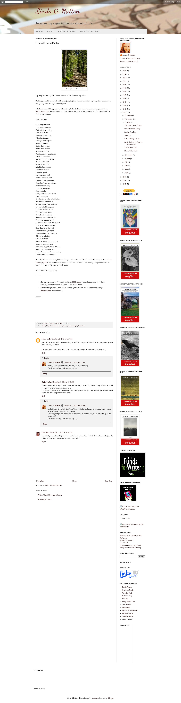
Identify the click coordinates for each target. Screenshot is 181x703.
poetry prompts (72, 326)
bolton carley (46, 339)
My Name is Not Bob (129, 610)
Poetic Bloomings (42, 111)
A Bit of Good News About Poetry (50, 495)
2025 (125, 71)
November (129, 119)
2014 (125, 105)
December (128, 115)
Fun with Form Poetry (132, 129)
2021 (125, 81)
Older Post (108, 481)
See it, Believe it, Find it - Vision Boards (133, 143)
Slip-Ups (127, 135)
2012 (125, 112)
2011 (125, 177)
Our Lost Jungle (127, 590)
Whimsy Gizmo (127, 616)
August (127, 159)
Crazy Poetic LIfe (128, 602)
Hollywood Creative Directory (130, 548)
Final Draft (124, 543)
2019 (125, 88)
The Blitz (81, 326)
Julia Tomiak (126, 605)
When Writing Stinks (131, 139)
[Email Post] (67, 323)
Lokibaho (95, 698)
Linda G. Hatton (58, 10)
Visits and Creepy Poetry (133, 125)
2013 (125, 109)
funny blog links (47, 326)
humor (56, 326)
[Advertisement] (150, 644)
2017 (125, 95)
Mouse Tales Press (90, 31)
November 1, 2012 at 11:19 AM (61, 432)
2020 (125, 85)
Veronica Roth (127, 593)
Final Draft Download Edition (130, 545)
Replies (46, 358)
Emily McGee (47, 382)
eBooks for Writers (126, 540)
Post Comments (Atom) (53, 485)
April (127, 173)
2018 (125, 91)
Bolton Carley (46, 290)
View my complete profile (129, 61)
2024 (125, 74)
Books (50, 31)
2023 (125, 78)
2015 (125, 102)
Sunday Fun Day (130, 132)
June (126, 166)
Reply (44, 353)
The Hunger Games (44, 499)
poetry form (62, 326)
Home (39, 31)
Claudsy (125, 599)
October (128, 122)
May (126, 169)
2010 (125, 180)
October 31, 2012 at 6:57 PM (62, 339)
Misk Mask (126, 608)
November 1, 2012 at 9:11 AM (74, 362)
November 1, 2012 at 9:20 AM (74, 405)
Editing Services (67, 31)
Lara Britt (45, 432)
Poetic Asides (127, 587)
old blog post (76, 282)
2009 (125, 184)
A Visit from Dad (130, 148)
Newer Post (40, 481)
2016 (125, 98)
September (129, 155)
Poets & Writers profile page (130, 58)
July (126, 162)
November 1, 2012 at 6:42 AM (63, 382)
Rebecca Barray (127, 613)
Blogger (111, 698)
